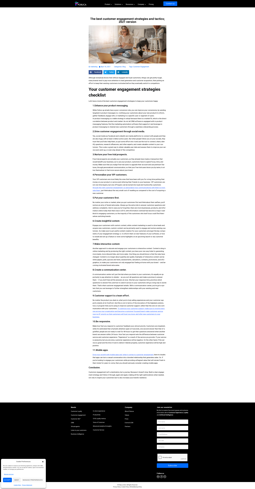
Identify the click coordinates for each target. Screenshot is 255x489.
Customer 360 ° (76, 419)
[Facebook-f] (161, 476)
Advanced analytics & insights (102, 426)
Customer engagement (78, 415)
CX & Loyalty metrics (99, 418)
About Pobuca (129, 411)
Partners (127, 426)
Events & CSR (129, 422)
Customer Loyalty (76, 411)
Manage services (9, 474)
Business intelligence (77, 434)
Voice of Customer (99, 422)
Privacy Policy (117, 487)
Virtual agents (75, 426)
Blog (124, 67)
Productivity (96, 415)
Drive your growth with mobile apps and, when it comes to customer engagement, (123, 355)
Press (126, 419)
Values (127, 415)
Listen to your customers (78, 430)
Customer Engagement (141, 67)
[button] (43, 462)
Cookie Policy (17, 485)
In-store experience (99, 411)
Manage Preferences (33, 480)
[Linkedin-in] (158, 476)
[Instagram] (164, 476)
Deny (16, 480)
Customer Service (98, 430)
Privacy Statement (27, 485)
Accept (7, 480)
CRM (72, 422)
